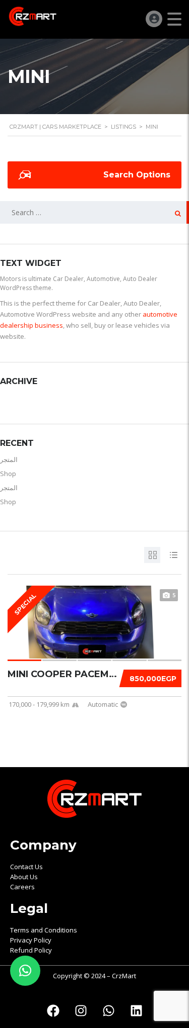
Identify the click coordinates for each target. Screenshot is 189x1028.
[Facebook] (53, 1010)
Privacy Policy (30, 940)
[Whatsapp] (108, 1010)
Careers (22, 886)
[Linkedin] (136, 1010)
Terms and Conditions (43, 929)
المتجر (9, 459)
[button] (25, 971)
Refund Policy (31, 950)
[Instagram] (80, 1010)
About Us (24, 876)
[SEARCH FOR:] (94, 212)
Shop (8, 473)
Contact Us (26, 866)
